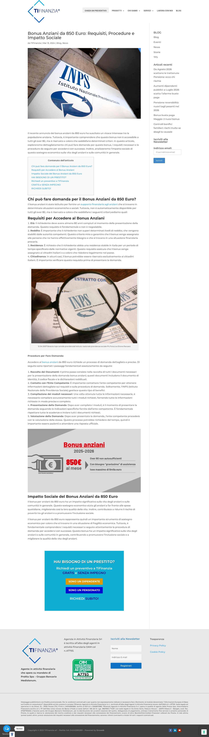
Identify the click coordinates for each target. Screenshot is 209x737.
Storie (157, 52)
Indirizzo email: (163, 148)
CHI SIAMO (133, 11)
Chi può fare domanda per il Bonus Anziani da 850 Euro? (61, 166)
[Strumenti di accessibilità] (12, 734)
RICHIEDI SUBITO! (41, 188)
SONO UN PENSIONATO (84, 590)
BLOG (178, 11)
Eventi (157, 42)
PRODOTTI (117, 11)
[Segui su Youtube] (179, 730)
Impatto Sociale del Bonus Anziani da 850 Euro (56, 173)
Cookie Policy (157, 652)
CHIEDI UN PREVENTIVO (96, 11)
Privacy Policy (158, 645)
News (65, 43)
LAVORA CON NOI (165, 11)
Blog (59, 43)
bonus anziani (50, 362)
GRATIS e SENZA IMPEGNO (46, 184)
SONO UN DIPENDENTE (84, 581)
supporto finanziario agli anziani (99, 204)
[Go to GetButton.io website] (6, 734)
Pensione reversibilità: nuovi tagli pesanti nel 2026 (166, 106)
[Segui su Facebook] (170, 730)
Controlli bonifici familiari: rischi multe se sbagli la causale (167, 128)
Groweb (100, 730)
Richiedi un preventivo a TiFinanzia (50, 181)
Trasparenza (157, 639)
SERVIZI (147, 11)
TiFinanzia (36, 43)
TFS (156, 57)
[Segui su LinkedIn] (175, 730)
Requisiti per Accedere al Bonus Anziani (52, 170)
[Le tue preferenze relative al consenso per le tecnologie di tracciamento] (204, 732)
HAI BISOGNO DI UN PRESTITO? (48, 177)
